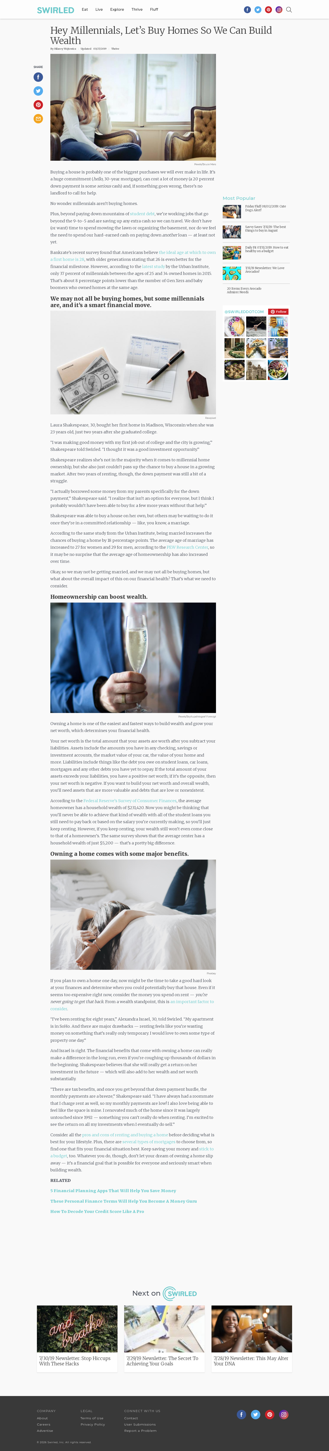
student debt (142, 213)
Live (99, 9)
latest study (153, 266)
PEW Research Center (187, 547)
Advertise (45, 1431)
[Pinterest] (268, 9)
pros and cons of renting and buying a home (125, 1134)
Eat (85, 9)
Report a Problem (140, 1431)
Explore (117, 9)
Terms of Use (92, 1418)
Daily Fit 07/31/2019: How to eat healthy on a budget (266, 249)
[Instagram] (279, 9)
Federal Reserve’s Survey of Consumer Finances (130, 800)
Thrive (137, 9)
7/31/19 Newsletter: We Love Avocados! (264, 270)
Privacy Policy (93, 1424)
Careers (43, 1424)
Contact (131, 1418)
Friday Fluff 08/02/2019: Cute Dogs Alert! (265, 208)
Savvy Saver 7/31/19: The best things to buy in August (265, 228)
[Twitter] (258, 9)
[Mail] (40, 118)
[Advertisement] (133, 1252)
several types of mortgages (148, 1141)
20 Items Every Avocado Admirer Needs (244, 290)
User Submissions (140, 1424)
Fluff (154, 9)
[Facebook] (247, 9)
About (42, 1418)
